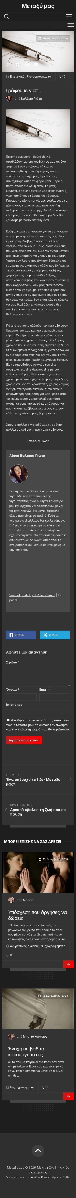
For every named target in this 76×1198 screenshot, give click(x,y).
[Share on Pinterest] (26, 64)
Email (44, 689)
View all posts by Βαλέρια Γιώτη (32, 595)
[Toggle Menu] (70, 25)
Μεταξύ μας (38, 5)
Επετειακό (17, 76)
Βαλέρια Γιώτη (31, 98)
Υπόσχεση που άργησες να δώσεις (37, 915)
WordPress (41, 1177)
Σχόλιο (12, 662)
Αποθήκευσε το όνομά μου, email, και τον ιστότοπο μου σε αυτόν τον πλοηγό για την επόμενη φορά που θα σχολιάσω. (38, 724)
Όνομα (12, 689)
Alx (67, 1177)
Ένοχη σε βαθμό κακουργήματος (26, 1052)
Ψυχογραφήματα (39, 76)
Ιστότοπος (14, 704)
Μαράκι (28, 900)
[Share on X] (9, 64)
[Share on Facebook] (17, 64)
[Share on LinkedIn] (35, 64)
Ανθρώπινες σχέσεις (24, 946)
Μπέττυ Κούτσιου (35, 1036)
